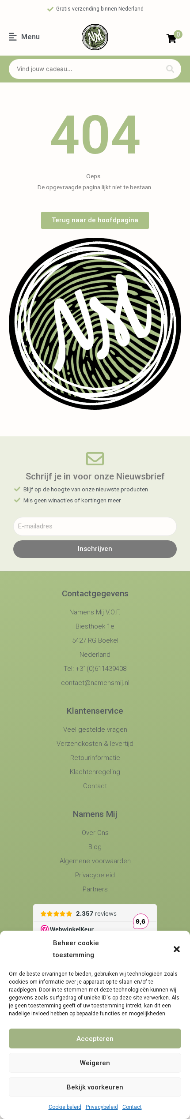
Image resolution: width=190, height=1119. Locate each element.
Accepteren (95, 1039)
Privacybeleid (102, 1107)
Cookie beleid (65, 1107)
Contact (132, 1107)
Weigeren (95, 1063)
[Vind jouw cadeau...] (83, 69)
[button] (176, 949)
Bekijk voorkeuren (95, 1087)
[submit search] (170, 69)
